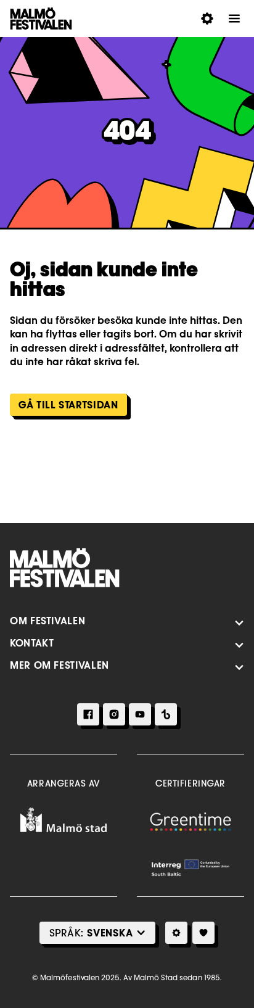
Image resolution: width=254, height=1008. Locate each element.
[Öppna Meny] (234, 18)
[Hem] (65, 567)
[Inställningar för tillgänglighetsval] (176, 933)
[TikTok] (166, 714)
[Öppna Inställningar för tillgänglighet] (207, 18)
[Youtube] (140, 714)
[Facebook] (88, 714)
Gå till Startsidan (68, 405)
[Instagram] (114, 714)
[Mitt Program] (203, 933)
